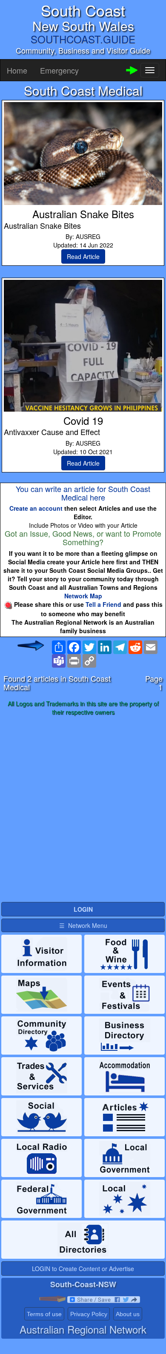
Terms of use (44, 1314)
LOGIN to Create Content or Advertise (83, 1268)
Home (17, 70)
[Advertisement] (83, 809)
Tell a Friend (103, 604)
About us (128, 1314)
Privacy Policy (88, 1314)
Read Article (83, 256)
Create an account (36, 508)
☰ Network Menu (83, 925)
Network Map (83, 596)
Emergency (59, 70)
